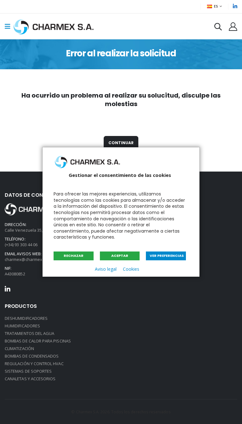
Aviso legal (106, 269)
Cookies (131, 269)
